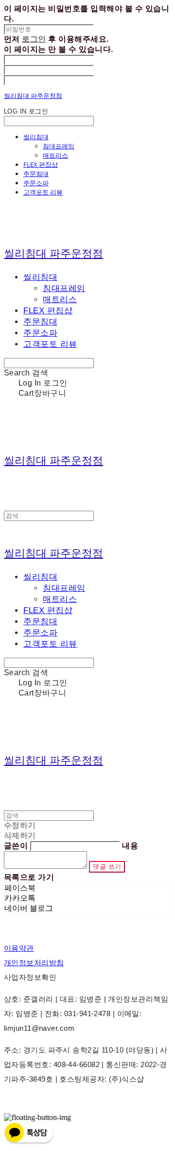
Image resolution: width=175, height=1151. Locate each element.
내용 (130, 846)
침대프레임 (58, 146)
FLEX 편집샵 (40, 164)
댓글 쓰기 (107, 866)
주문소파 (36, 182)
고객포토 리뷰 (43, 192)
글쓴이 (16, 846)
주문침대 (36, 173)
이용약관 (19, 948)
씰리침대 (36, 136)
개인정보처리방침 (34, 962)
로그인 (34, 39)
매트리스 (55, 155)
